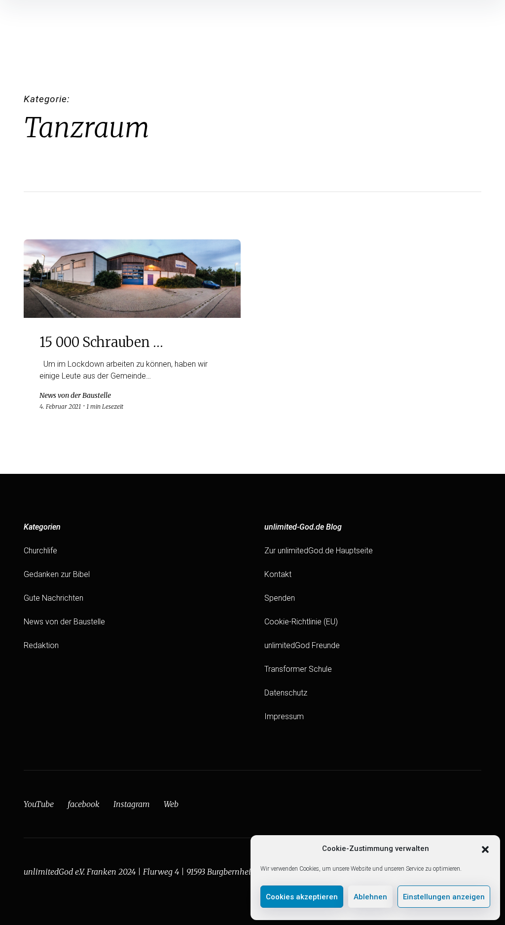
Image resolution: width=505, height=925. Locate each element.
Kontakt (277, 574)
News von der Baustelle (64, 621)
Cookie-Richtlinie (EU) (301, 621)
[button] (485, 848)
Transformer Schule (298, 669)
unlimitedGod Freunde (302, 645)
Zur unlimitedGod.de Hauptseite (318, 550)
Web (171, 804)
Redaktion (41, 645)
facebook (84, 804)
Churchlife (40, 550)
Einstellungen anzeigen (444, 896)
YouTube (39, 804)
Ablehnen (370, 896)
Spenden (279, 598)
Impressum (284, 716)
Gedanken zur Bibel (57, 574)
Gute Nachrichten (53, 598)
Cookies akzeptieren (302, 896)
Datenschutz (285, 692)
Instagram (131, 804)
